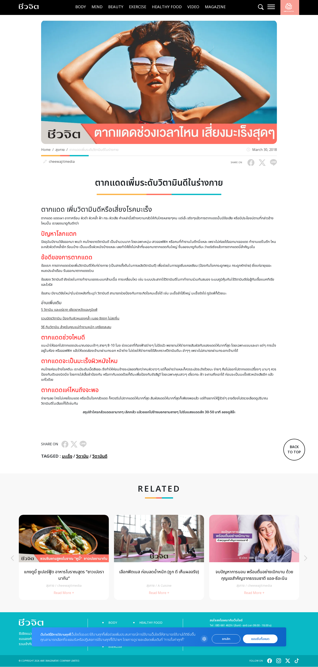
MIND (97, 7)
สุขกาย (60, 149)
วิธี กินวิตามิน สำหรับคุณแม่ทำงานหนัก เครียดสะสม (76, 327)
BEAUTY (115, 7)
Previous (12, 558)
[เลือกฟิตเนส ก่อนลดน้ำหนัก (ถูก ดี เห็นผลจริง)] (159, 557)
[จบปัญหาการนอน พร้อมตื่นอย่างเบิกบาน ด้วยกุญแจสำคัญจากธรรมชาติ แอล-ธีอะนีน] (254, 557)
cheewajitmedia (62, 161)
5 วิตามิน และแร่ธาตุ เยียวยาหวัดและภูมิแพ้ (69, 309)
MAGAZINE (215, 7)
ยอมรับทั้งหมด (260, 639)
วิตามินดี (99, 456)
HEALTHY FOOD (167, 7)
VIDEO (193, 7)
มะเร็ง (67, 456)
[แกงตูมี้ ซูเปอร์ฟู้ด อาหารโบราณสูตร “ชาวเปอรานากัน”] (64, 557)
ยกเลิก (226, 639)
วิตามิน (82, 456)
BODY (80, 7)
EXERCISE (137, 7)
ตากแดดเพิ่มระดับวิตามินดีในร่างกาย (94, 149)
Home (46, 149)
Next (305, 558)
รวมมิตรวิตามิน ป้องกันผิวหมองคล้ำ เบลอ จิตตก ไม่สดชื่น (80, 318)
